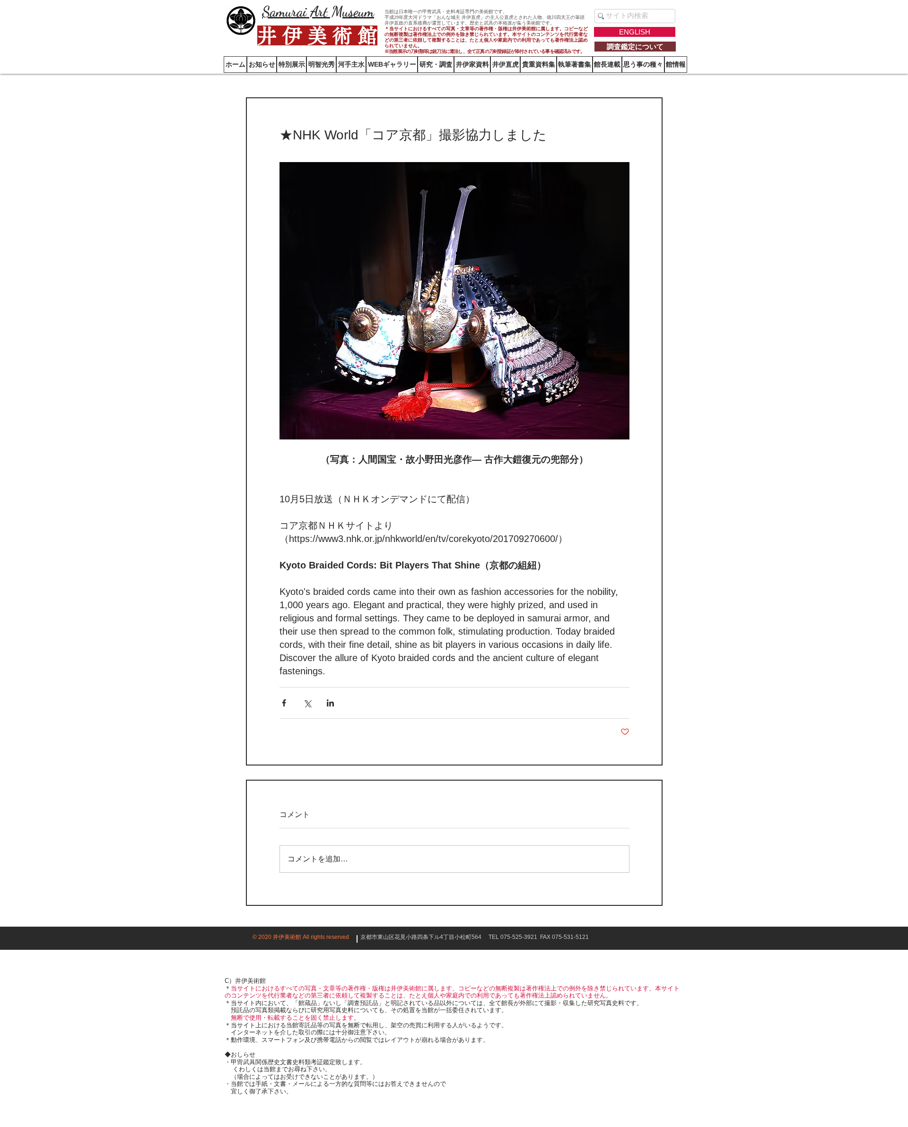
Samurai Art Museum (318, 11)
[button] (675, 64)
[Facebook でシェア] (283, 702)
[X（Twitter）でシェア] (307, 702)
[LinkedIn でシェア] (330, 702)
